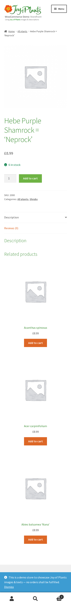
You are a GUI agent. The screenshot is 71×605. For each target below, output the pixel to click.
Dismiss (9, 587)
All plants (22, 31)
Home (11, 31)
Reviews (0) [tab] (11, 228)
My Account (12, 599)
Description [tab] (11, 217)
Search (35, 599)
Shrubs (34, 199)
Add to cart (30, 178)
